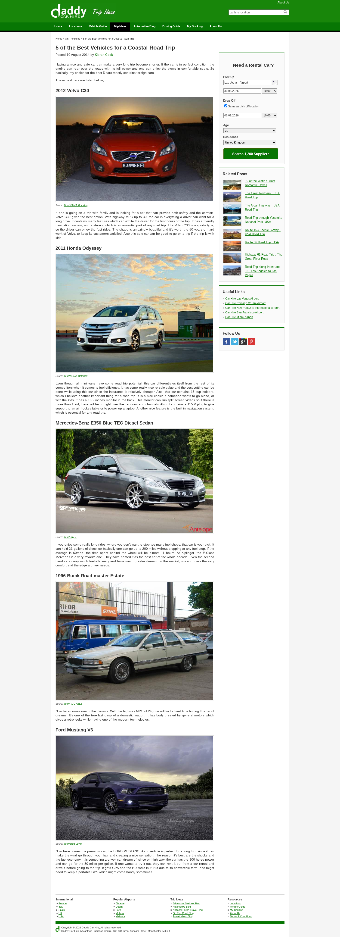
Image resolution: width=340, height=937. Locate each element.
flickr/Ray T (70, 537)
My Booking (195, 26)
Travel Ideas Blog (182, 916)
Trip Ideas (120, 26)
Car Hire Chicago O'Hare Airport (245, 303)
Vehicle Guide (98, 26)
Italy (61, 906)
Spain (62, 910)
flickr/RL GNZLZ (73, 703)
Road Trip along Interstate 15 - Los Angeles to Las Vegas (262, 271)
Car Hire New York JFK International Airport (252, 307)
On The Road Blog (183, 913)
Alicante (120, 903)
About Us (283, 2)
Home (58, 26)
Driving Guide (171, 26)
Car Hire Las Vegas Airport (242, 298)
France (63, 903)
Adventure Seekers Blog (186, 903)
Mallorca (120, 916)
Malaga (120, 913)
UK (60, 913)
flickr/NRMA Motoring (75, 205)
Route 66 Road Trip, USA (262, 242)
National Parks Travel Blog (188, 910)
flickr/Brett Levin (73, 843)
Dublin (119, 906)
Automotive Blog (144, 26)
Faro (118, 910)
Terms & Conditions (241, 916)
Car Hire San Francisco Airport (244, 312)
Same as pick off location (243, 106)
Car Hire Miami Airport (239, 317)
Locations (75, 26)
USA (61, 916)
